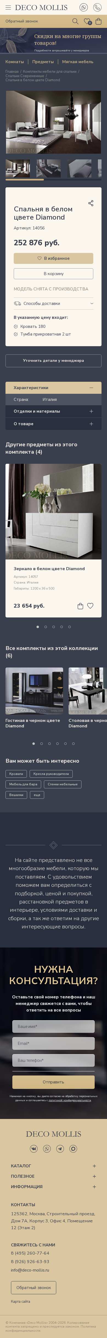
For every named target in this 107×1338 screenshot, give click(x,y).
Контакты (23, 1204)
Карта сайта (20, 1302)
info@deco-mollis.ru (30, 1270)
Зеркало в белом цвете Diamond (49, 569)
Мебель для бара (23, 784)
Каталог (21, 1166)
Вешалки (16, 795)
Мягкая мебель (77, 61)
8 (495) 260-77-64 (30, 1253)
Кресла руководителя (51, 774)
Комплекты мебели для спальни (50, 72)
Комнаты (14, 61)
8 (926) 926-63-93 (30, 1261)
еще (37, 795)
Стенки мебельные (63, 784)
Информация (27, 1186)
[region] (53, 168)
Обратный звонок (33, 1287)
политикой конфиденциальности (70, 1100)
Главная (12, 72)
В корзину (54, 273)
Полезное (23, 1176)
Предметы (43, 61)
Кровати (16, 774)
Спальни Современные (24, 76)
